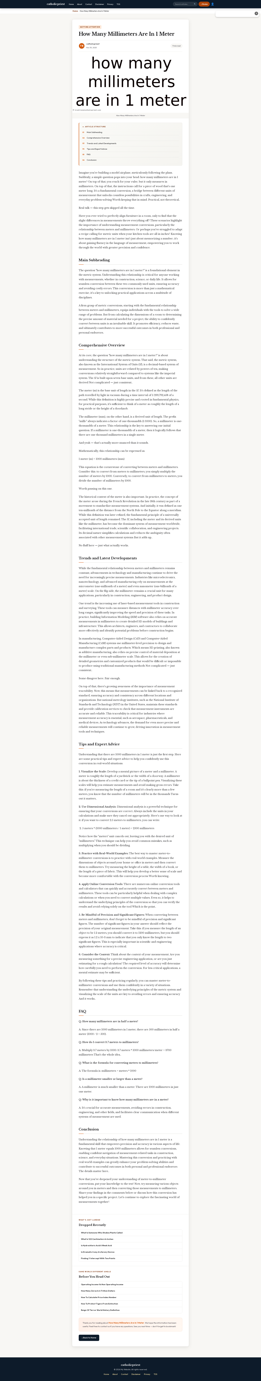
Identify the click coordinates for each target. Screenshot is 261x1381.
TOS (118, 4)
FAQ (88, 154)
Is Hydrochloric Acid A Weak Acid (96, 1245)
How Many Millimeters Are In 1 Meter (126, 1323)
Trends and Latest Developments (101, 143)
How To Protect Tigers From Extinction (99, 1303)
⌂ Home (204, 4)
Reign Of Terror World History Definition (100, 1310)
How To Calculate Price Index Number (98, 1297)
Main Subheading (94, 132)
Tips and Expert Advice (97, 149)
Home (71, 4)
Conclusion (92, 160)
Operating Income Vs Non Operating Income (102, 1284)
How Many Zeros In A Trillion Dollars (98, 1290)
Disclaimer (99, 4)
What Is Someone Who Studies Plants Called (101, 1232)
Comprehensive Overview (98, 138)
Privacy (110, 4)
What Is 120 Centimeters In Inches (97, 1239)
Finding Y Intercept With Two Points (98, 1258)
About (79, 4)
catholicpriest (56, 4)
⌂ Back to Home (89, 1337)
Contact (88, 4)
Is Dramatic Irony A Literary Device (97, 1252)
